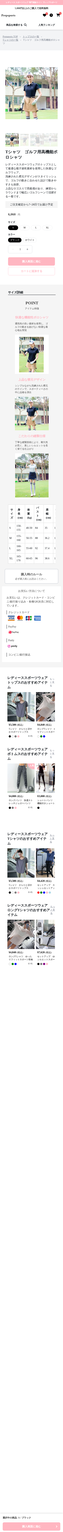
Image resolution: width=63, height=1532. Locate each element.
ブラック (14, 240)
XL (47, 227)
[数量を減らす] (13, 249)
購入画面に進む (31, 261)
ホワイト (29, 240)
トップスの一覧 (31, 36)
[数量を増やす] (27, 249)
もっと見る (52, 682)
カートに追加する (31, 271)
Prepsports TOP (10, 36)
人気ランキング (46, 25)
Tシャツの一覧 (10, 40)
